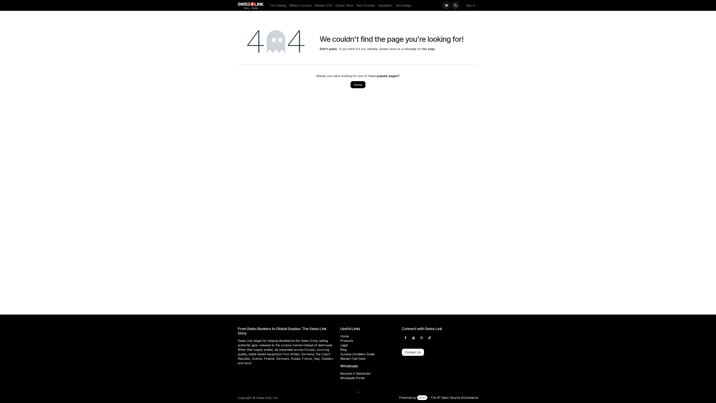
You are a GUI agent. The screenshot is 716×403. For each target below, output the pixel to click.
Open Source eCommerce (459, 397)
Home (358, 85)
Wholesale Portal (352, 378)
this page (428, 49)
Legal (344, 345)
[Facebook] (405, 338)
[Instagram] (422, 338)
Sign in (470, 5)
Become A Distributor (355, 373)
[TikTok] (430, 338)
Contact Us (413, 352)
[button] (455, 5)
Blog (343, 350)
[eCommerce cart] (446, 5)
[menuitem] (278, 5)
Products (346, 341)
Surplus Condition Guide (357, 354)
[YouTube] (414, 338)
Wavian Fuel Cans (352, 358)
